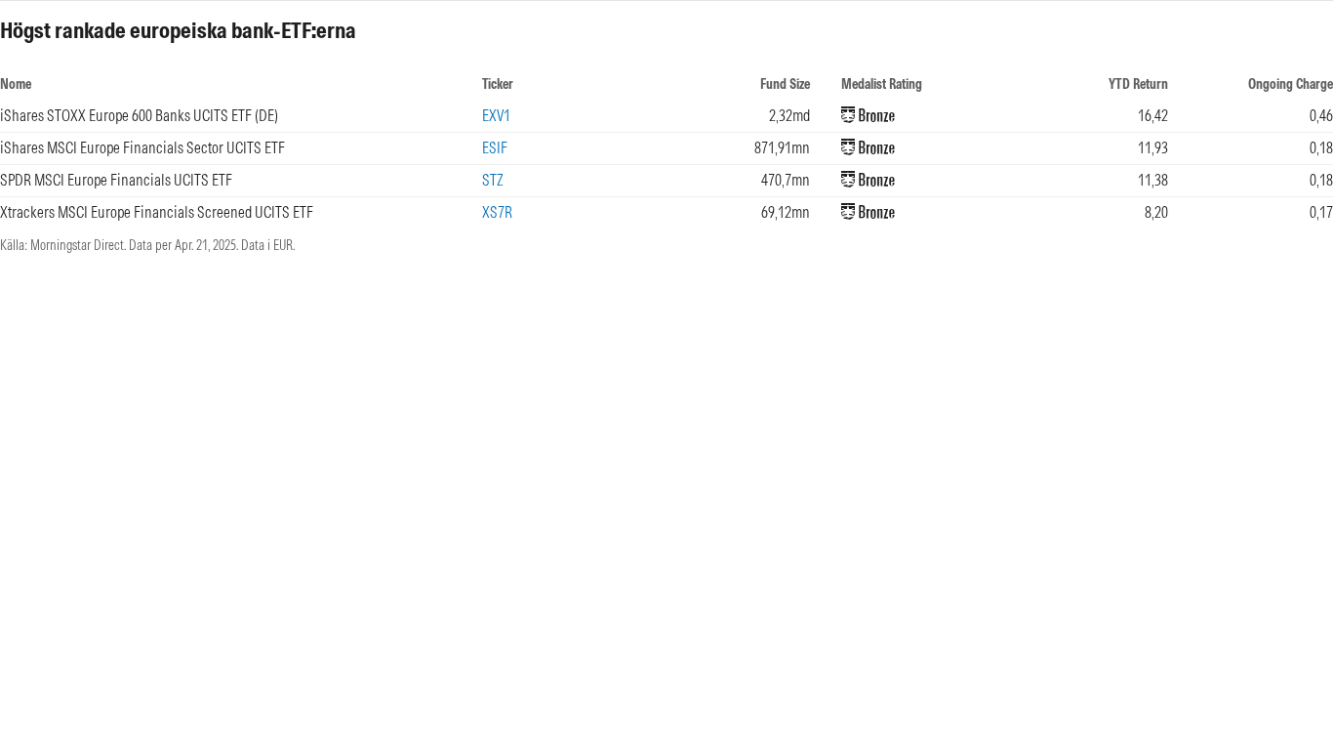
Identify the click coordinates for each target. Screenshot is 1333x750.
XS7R (497, 212)
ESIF (494, 147)
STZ (493, 179)
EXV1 (496, 115)
